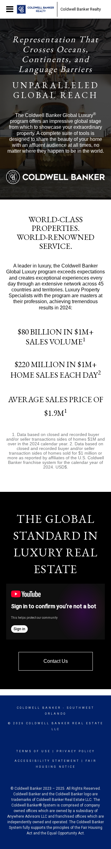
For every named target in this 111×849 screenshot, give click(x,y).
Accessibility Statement (47, 760)
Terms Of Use (33, 751)
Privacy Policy (75, 751)
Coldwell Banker (39, 707)
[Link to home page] (35, 9)
